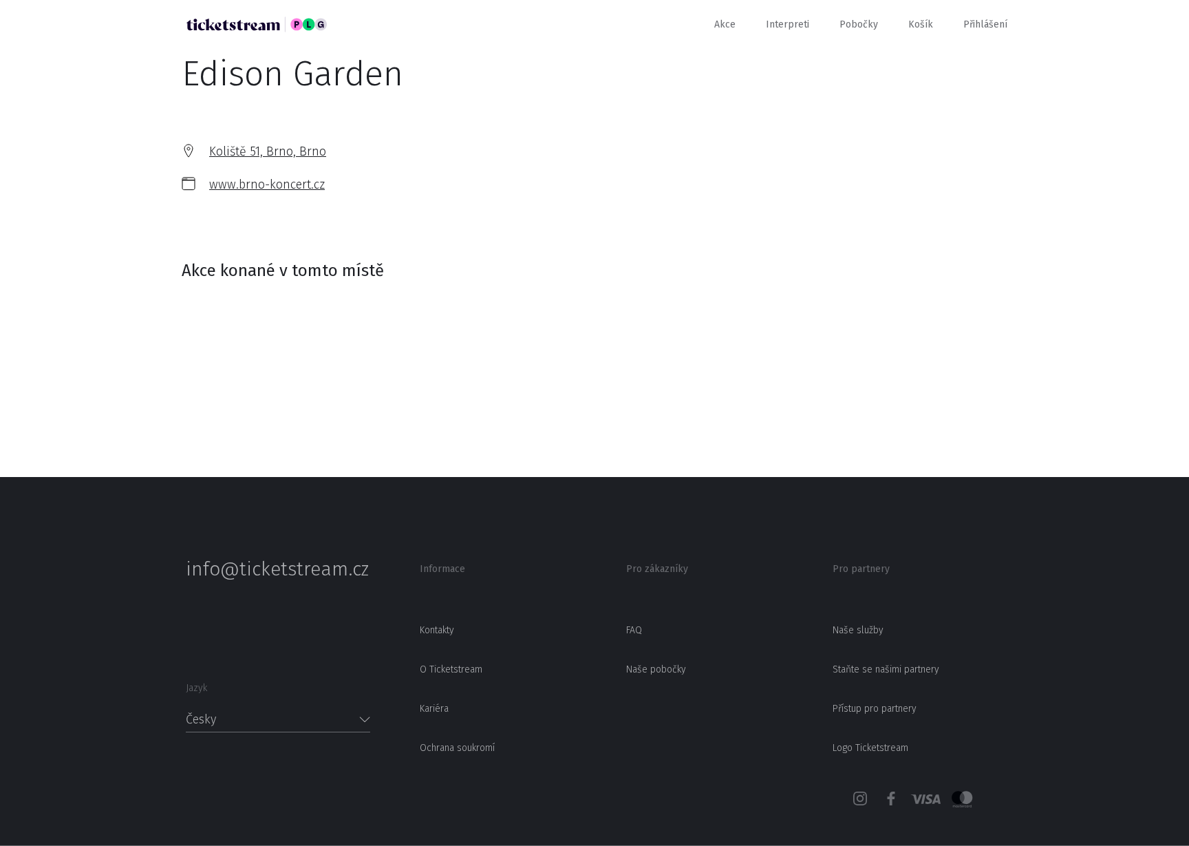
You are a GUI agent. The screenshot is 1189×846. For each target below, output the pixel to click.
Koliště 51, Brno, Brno (267, 151)
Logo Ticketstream (870, 748)
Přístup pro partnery (875, 709)
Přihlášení (985, 24)
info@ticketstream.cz (277, 569)
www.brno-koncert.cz (267, 184)
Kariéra (434, 709)
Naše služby (858, 630)
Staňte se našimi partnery (886, 669)
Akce (725, 24)
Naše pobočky (656, 669)
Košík (920, 24)
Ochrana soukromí (457, 748)
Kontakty (437, 630)
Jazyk (196, 688)
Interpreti (787, 24)
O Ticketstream (451, 669)
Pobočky (858, 24)
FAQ (634, 630)
